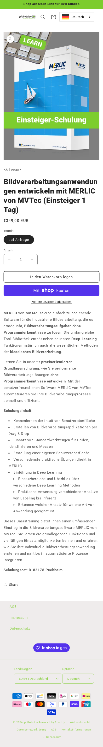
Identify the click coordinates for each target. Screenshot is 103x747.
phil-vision (31, 722)
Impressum (19, 618)
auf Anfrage (19, 240)
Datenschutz (20, 628)
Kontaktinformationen (76, 729)
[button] (9, 17)
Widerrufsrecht (80, 722)
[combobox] (76, 17)
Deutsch (78, 17)
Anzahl (8, 250)
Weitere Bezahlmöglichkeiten (51, 302)
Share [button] (13, 585)
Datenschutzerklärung (31, 729)
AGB (13, 607)
